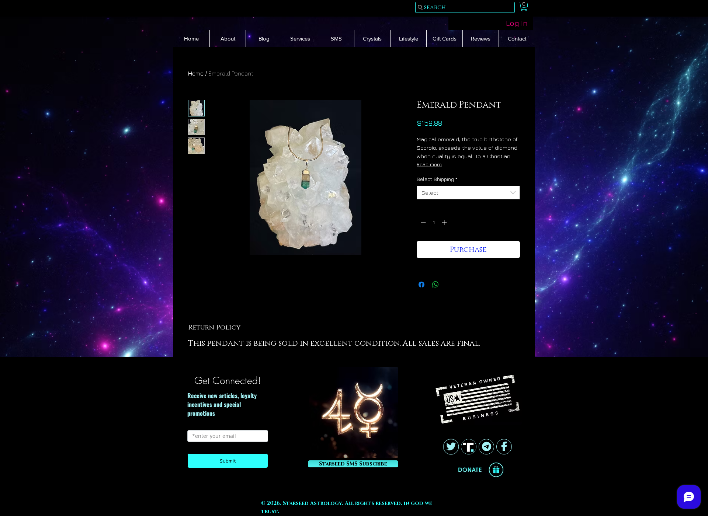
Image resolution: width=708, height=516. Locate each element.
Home (196, 73)
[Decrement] (422, 222)
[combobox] (468, 193)
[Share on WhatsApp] (435, 284)
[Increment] (445, 222)
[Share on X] (449, 284)
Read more (429, 164)
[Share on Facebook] (421, 284)
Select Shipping (437, 179)
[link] (524, 6)
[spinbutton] (433, 222)
